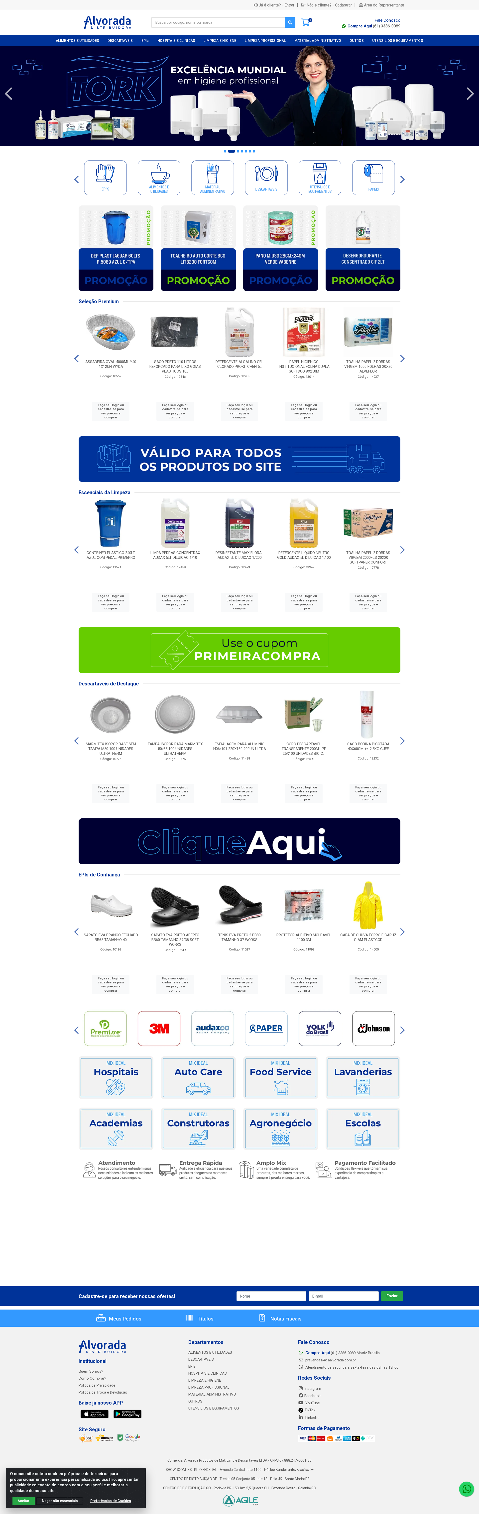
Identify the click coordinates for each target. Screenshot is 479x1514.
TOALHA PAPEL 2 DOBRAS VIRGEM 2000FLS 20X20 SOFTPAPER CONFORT (368, 558)
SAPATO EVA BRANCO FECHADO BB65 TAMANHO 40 (111, 937)
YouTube (312, 1403)
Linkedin (311, 1418)
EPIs (192, 1366)
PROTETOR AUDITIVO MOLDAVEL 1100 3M (303, 937)
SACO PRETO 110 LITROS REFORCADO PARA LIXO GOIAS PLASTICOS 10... (175, 367)
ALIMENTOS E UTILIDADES (210, 1352)
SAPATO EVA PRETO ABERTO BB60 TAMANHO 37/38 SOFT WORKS (175, 940)
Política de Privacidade (97, 1385)
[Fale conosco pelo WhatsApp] (466, 1489)
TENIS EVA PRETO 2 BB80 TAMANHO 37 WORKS (239, 937)
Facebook (312, 1396)
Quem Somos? (91, 1371)
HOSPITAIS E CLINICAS (207, 1373)
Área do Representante (384, 5)
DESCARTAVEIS (201, 1359)
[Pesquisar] (290, 22)
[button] (225, 151)
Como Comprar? (92, 1378)
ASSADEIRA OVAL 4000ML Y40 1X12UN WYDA (110, 364)
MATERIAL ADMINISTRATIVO (212, 1394)
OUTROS (195, 1401)
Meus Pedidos (124, 1319)
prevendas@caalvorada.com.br (330, 1360)
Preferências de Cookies (110, 1501)
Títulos (205, 1319)
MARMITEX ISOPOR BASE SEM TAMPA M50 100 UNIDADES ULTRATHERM (111, 749)
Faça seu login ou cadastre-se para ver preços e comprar (111, 411)
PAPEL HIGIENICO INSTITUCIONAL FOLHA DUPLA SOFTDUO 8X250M (304, 367)
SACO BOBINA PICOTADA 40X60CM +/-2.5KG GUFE (368, 746)
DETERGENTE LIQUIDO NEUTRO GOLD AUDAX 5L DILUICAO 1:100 (304, 555)
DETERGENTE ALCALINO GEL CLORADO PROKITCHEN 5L (239, 364)
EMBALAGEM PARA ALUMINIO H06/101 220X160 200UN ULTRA (239, 746)
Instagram (312, 1388)
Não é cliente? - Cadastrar (329, 5)
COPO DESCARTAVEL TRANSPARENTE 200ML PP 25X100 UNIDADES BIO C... (304, 749)
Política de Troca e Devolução (103, 1392)
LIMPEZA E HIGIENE (204, 1380)
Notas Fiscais (285, 1319)
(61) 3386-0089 (374, 26)
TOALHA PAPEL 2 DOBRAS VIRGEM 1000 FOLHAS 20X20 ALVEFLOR (368, 367)
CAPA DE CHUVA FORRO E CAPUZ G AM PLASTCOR (368, 937)
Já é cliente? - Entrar (276, 5)
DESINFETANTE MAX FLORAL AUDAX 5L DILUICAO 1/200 (240, 555)
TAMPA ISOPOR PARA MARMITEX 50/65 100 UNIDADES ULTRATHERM (175, 749)
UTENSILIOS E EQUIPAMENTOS (213, 1408)
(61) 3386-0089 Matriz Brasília (342, 1353)
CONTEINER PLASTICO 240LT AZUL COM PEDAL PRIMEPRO (111, 555)
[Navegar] (8, 93)
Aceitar (23, 1501)
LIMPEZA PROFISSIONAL (209, 1387)
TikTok (309, 1410)
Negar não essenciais (60, 1501)
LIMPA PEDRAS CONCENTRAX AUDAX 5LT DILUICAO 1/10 (175, 555)
